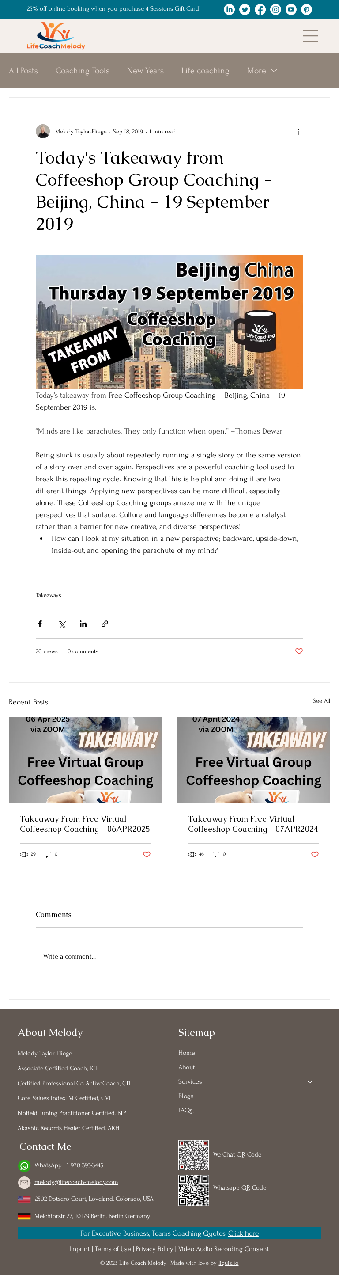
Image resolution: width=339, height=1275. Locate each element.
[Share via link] (105, 624)
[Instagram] (275, 9)
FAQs (185, 1110)
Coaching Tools (82, 71)
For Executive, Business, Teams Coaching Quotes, (154, 1233)
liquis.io (228, 1263)
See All (321, 700)
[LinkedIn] (229, 9)
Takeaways (48, 595)
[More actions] (298, 131)
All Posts (23, 71)
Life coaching (205, 71)
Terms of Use (113, 1249)
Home (186, 1053)
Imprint (79, 1249)
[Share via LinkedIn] (83, 624)
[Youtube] (291, 9)
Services (190, 1081)
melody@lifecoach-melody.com (76, 1182)
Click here (243, 1233)
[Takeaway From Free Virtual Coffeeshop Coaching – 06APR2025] (85, 760)
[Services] (310, 1081)
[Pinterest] (306, 9)
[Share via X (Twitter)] (61, 624)
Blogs (186, 1096)
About (186, 1067)
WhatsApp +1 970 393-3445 (68, 1165)
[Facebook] (260, 9)
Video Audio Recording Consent (223, 1249)
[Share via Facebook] (40, 624)
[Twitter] (244, 9)
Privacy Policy (154, 1249)
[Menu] (311, 36)
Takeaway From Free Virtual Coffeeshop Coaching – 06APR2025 (85, 824)
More (256, 71)
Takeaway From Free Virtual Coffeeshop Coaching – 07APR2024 (253, 824)
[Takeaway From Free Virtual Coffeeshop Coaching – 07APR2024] (253, 760)
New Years (145, 71)
